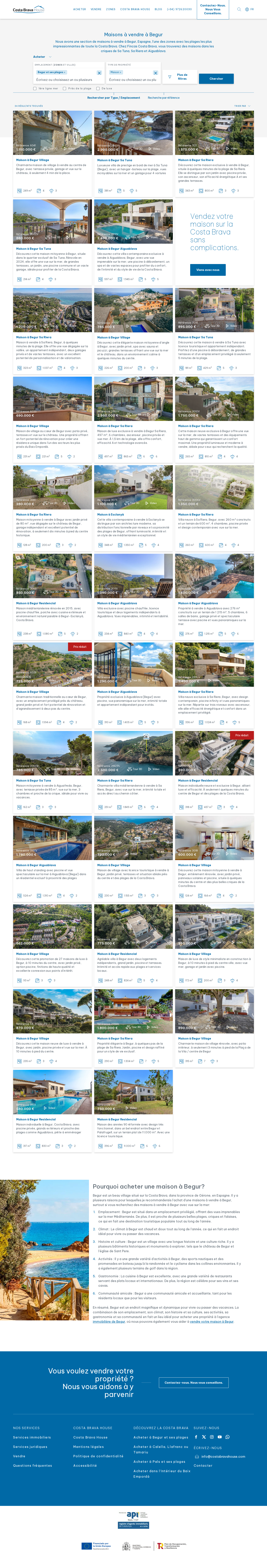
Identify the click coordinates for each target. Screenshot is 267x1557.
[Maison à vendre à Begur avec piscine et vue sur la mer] (133, 221)
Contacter (203, 1465)
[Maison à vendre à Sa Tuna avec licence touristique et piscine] (214, 310)
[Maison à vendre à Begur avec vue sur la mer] (52, 753)
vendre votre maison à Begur (212, 1322)
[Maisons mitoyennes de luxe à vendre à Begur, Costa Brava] (52, 926)
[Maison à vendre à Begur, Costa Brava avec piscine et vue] (52, 1092)
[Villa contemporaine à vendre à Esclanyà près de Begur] (133, 487)
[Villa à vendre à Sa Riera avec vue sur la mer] (133, 753)
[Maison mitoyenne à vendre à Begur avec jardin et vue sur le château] (52, 487)
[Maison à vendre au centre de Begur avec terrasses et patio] (52, 399)
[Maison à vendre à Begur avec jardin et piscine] (214, 838)
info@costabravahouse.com (223, 1456)
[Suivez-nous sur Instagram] (211, 1437)
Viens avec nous (208, 270)
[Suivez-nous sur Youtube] (219, 1437)
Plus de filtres (182, 77)
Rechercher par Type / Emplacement (113, 98)
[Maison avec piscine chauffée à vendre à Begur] (52, 576)
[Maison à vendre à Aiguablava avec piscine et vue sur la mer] (214, 576)
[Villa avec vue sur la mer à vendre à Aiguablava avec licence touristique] (133, 576)
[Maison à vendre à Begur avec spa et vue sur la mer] (133, 310)
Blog (158, 9)
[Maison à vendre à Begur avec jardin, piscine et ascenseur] (214, 133)
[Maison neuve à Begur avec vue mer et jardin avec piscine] (214, 926)
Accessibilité (85, 1465)
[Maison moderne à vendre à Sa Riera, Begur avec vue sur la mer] (214, 487)
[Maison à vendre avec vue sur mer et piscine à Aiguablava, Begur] (133, 664)
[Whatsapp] (227, 1437)
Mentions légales (88, 1447)
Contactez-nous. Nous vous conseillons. (194, 1382)
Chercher (216, 79)
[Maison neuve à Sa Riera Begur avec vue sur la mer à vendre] (214, 399)
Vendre (96, 9)
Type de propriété (119, 65)
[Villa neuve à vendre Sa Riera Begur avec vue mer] (214, 664)
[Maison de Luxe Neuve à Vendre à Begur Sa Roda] (52, 1011)
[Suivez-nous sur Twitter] (204, 1437)
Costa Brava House (135, 9)
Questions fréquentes (32, 1465)
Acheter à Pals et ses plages (159, 1462)
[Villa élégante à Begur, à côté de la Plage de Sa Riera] (133, 1011)
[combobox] (68, 78)
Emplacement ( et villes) (55, 65)
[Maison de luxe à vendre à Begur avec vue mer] (133, 399)
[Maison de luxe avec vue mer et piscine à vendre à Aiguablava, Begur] (52, 838)
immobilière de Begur (109, 1322)
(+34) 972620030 (179, 9)
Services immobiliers (32, 1437)
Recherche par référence (164, 98)
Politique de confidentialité (98, 1456)
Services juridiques (30, 1447)
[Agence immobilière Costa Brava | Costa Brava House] (28, 9)
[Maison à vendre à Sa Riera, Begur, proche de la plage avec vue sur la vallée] (52, 310)
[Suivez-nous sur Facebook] (196, 1437)
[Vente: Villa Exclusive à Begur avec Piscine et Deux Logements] (133, 926)
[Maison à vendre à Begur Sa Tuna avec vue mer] (52, 221)
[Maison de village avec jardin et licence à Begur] (133, 838)
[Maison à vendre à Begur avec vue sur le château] (52, 133)
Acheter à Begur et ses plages (161, 1437)
